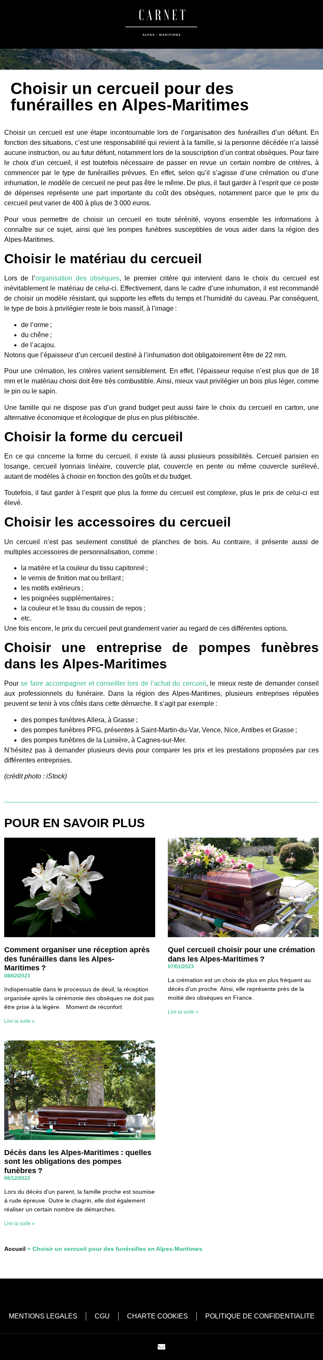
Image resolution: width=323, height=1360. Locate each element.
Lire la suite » (19, 1021)
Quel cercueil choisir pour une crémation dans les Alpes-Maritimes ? (241, 954)
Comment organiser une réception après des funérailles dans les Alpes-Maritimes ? (77, 959)
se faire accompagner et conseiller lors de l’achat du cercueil (113, 683)
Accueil (15, 1249)
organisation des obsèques (77, 278)
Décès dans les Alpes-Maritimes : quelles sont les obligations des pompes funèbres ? (77, 1161)
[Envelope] (161, 1347)
